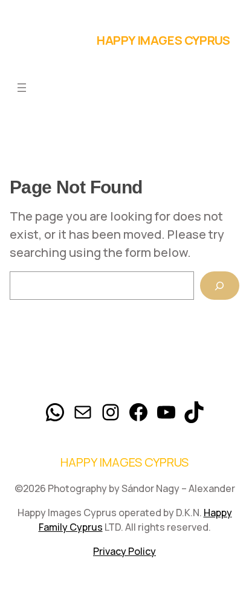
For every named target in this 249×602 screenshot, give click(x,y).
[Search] (219, 285)
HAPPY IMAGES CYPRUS (163, 40)
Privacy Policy (124, 551)
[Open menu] (22, 87)
